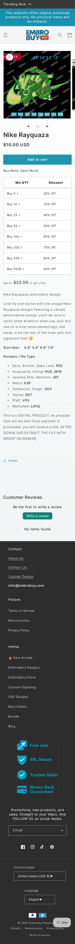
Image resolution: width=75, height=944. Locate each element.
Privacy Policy (19, 630)
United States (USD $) (34, 876)
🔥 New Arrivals (20, 658)
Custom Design (20, 577)
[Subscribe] (61, 830)
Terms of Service (21, 611)
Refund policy (19, 620)
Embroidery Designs (24, 667)
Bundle (13, 716)
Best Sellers (17, 707)
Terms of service (39, 935)
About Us (16, 558)
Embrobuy (35, 922)
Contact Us (17, 567)
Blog (11, 726)
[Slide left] (28, 126)
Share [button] (12, 461)
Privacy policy (55, 928)
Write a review (37, 516)
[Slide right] (46, 126)
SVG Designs (18, 697)
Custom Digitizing (22, 687)
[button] (5, 35)
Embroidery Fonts (22, 677)
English (34, 899)
